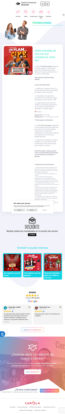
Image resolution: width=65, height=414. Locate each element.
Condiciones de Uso (49, 407)
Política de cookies (40, 410)
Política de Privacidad (25, 410)
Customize (44, 210)
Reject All (32, 210)
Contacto (12, 407)
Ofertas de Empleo (35, 407)
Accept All (19, 210)
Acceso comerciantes (49, 390)
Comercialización (22, 407)
